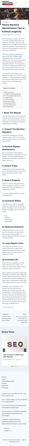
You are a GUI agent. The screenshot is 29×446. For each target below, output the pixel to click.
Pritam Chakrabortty (8, 34)
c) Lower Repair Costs (10, 105)
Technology (5, 22)
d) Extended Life (8, 106)
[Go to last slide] (4, 350)
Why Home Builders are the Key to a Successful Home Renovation (21, 318)
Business (4, 377)
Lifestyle (4, 383)
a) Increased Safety (9, 101)
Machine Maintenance (8, 307)
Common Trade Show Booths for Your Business (6, 317)
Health (3, 379)
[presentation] (14, 343)
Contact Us (7, 430)
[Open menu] (26, 3)
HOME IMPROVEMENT (8, 381)
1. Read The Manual (9, 92)
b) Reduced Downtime (10, 103)
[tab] (11, 366)
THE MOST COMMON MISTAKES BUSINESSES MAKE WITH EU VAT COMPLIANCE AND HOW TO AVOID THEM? (14, 422)
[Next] (25, 350)
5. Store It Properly (9, 99)
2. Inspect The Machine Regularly (12, 94)
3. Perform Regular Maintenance (12, 95)
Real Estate (5, 385)
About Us (6, 428)
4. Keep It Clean (8, 97)
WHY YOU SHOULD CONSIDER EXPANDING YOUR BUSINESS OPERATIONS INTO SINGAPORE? (14, 413)
